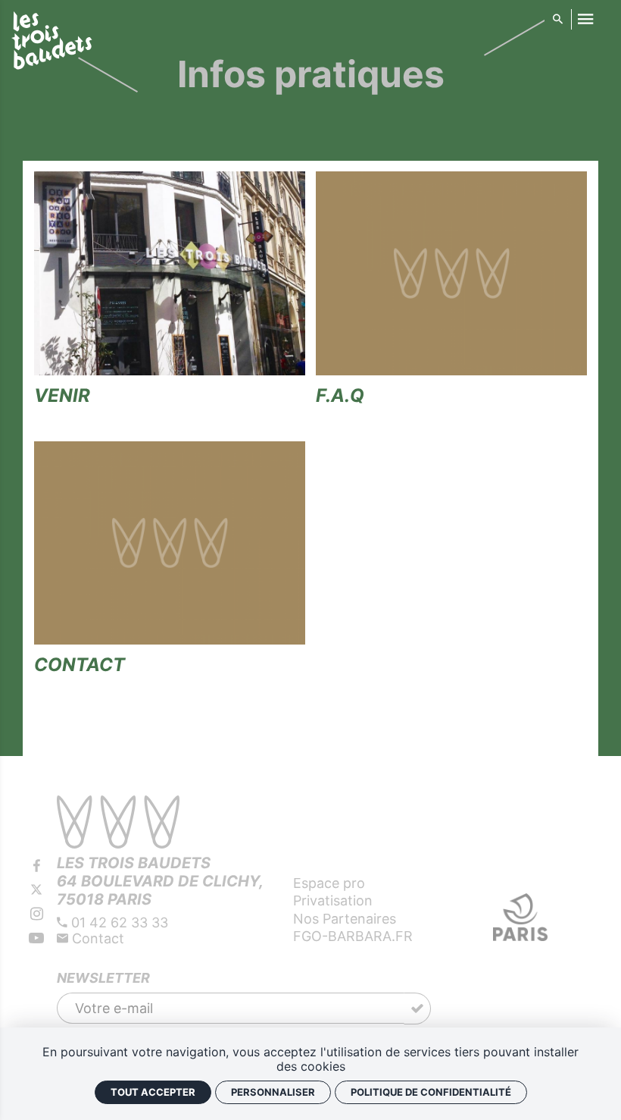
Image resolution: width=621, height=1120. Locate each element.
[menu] (585, 19)
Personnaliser (273, 1092)
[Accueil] (51, 43)
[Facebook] (36, 866)
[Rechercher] (557, 19)
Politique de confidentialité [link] (431, 1092)
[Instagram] (36, 914)
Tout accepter (153, 1092)
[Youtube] (36, 938)
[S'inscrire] (417, 1008)
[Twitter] (36, 890)
